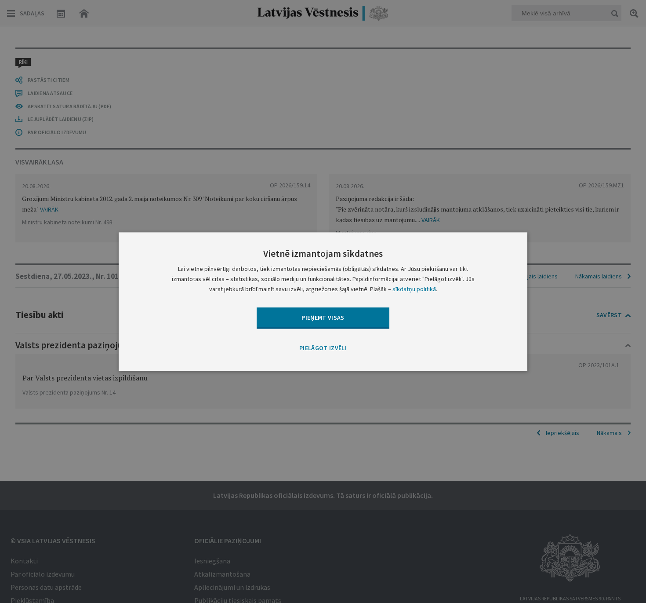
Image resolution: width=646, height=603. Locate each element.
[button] (323, 349)
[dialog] (323, 301)
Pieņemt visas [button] (323, 318)
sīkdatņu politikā (414, 289)
